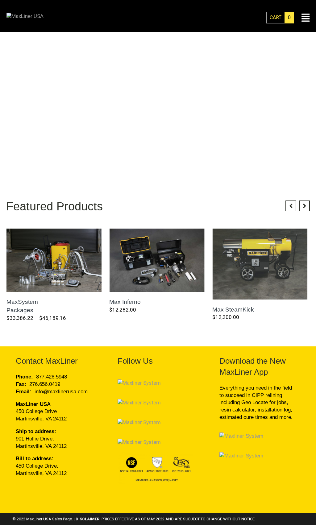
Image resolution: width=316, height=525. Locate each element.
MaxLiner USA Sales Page (49, 519)
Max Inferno (125, 302)
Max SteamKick (233, 309)
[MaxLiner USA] (25, 16)
